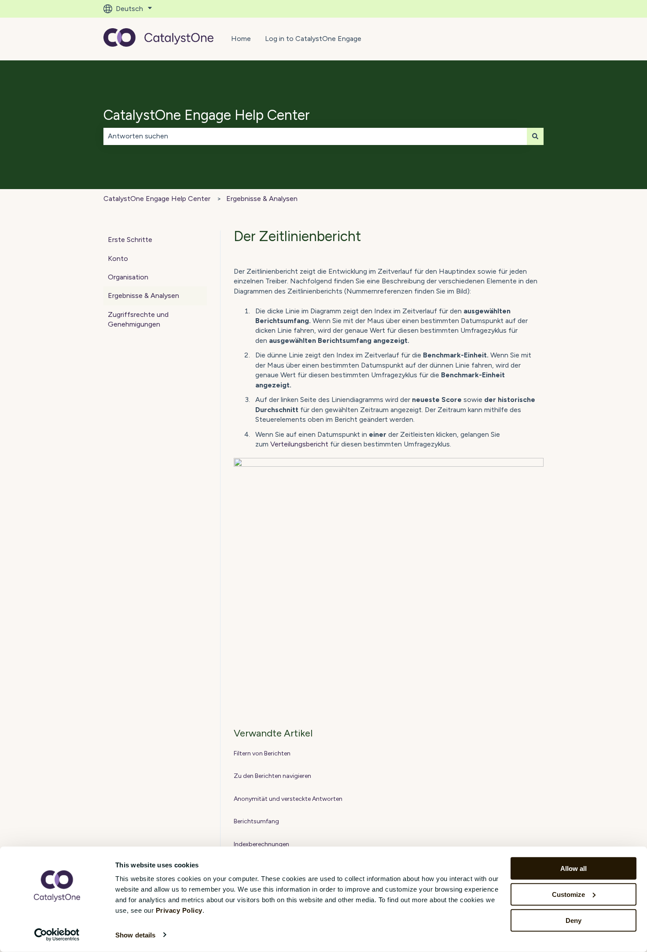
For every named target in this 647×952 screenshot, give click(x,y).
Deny (573, 920)
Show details (135, 935)
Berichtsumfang (256, 821)
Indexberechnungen (261, 844)
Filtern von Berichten (262, 753)
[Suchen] (535, 136)
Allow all (573, 868)
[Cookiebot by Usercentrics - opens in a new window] (57, 934)
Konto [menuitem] (118, 258)
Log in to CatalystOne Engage (313, 38)
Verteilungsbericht (299, 444)
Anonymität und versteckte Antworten (288, 799)
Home (241, 38)
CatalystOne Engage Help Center (206, 115)
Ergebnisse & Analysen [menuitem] (143, 295)
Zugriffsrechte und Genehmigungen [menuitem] (138, 319)
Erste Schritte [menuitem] (130, 239)
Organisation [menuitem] (128, 277)
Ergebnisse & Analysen (262, 198)
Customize (568, 894)
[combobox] (315, 136)
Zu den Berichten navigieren (272, 776)
